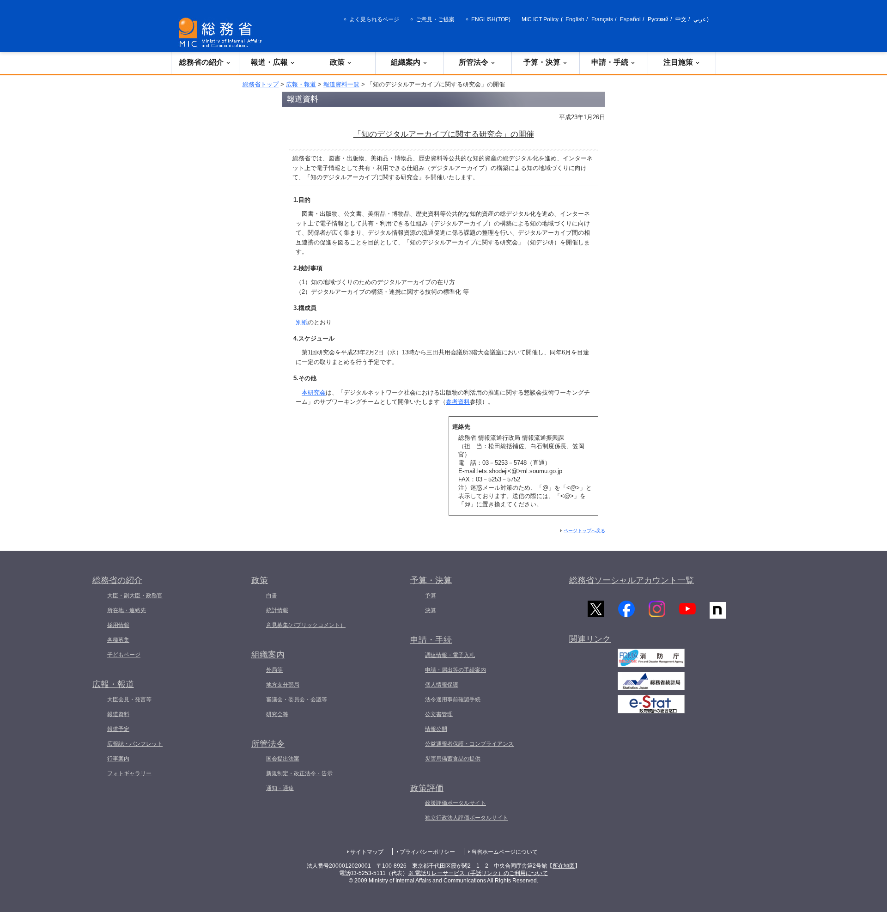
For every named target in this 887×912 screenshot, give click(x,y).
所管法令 (473, 62)
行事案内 (118, 758)
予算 (430, 595)
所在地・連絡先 (126, 610)
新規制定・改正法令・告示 (299, 773)
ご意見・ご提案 (435, 19)
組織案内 (405, 62)
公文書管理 (439, 714)
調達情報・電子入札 (450, 655)
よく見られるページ (374, 19)
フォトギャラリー (129, 773)
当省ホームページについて (504, 852)
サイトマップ (366, 852)
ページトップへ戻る (584, 530)
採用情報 (118, 625)
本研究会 (314, 392)
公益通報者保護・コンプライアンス (469, 744)
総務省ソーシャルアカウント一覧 (631, 580)
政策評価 (427, 788)
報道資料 (118, 714)
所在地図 (564, 866)
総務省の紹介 (201, 62)
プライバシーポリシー (427, 852)
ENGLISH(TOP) (490, 19)
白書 (271, 595)
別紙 (302, 322)
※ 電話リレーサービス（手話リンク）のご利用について (478, 873)
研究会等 (277, 714)
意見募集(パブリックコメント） (306, 625)
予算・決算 (541, 62)
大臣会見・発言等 (129, 699)
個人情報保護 (441, 684)
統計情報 (277, 610)
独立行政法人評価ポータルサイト (466, 818)
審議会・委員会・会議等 (296, 699)
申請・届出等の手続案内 (455, 670)
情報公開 (436, 729)
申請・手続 (609, 62)
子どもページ (123, 654)
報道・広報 (269, 62)
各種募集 (118, 640)
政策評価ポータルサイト (455, 803)
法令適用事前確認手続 (452, 699)
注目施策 (678, 62)
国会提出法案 (282, 758)
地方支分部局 (282, 684)
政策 (337, 62)
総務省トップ (261, 84)
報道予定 (118, 729)
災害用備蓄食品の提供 (452, 758)
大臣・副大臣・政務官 (135, 595)
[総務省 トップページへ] (222, 32)
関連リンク (590, 639)
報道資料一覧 (341, 84)
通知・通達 (280, 788)
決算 (430, 610)
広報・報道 (301, 84)
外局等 (274, 670)
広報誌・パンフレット (135, 744)
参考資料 (458, 401)
